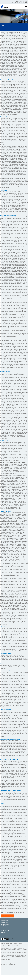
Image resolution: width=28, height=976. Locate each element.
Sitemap (16, 945)
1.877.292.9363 (24, 1)
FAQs (2, 934)
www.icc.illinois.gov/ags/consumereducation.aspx (11, 960)
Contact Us (18, 1)
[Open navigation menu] (25, 6)
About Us (3, 932)
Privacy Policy (4, 945)
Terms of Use (10, 945)
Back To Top (7, 916)
